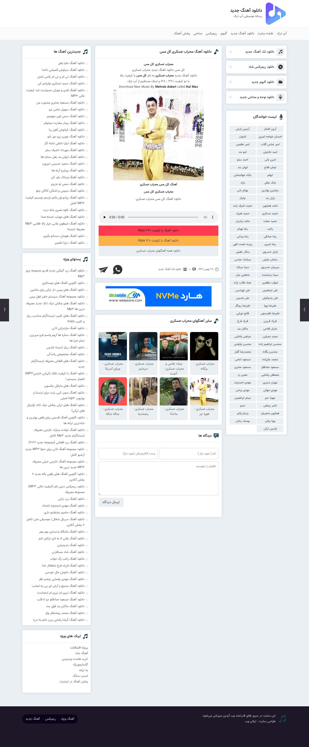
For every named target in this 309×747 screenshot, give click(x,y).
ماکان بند (242, 329)
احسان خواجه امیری (270, 136)
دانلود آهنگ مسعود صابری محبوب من (60, 102)
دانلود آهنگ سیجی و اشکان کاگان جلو (60, 191)
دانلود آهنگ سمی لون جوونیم (66, 116)
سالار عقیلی (243, 252)
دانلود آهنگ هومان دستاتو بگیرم (64, 236)
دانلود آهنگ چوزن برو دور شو (66, 136)
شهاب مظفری (270, 282)
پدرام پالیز (242, 413)
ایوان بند (243, 167)
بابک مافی (270, 183)
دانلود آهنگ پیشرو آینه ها (68, 170)
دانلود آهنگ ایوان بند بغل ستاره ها (63, 157)
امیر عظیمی (243, 144)
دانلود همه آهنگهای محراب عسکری (158, 250)
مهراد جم (270, 398)
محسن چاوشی (242, 344)
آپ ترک (282, 33)
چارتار (243, 198)
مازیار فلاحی (270, 329)
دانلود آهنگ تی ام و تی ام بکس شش (61, 76)
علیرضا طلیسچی (270, 313)
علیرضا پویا (270, 306)
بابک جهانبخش (242, 175)
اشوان (242, 136)
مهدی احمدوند (242, 382)
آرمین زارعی (243, 129)
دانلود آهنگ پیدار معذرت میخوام (64, 123)
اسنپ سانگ (80, 676)
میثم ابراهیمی (242, 398)
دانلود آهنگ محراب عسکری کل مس (186, 52)
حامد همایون (270, 206)
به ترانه (83, 670)
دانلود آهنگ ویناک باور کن (68, 177)
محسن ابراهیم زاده (270, 344)
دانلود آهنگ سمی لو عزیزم (68, 184)
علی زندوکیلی (270, 298)
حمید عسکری (270, 213)
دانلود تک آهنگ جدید (169, 269)
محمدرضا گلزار (242, 352)
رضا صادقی (270, 236)
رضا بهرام (242, 229)
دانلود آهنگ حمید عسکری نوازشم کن (61, 83)
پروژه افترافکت (79, 647)
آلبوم (224, 33)
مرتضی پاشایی (242, 336)
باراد (242, 183)
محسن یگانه (270, 352)
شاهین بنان (243, 275)
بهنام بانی (242, 190)
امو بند (243, 152)
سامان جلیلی (270, 259)
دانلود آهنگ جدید (242, 33)
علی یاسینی (242, 298)
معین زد (242, 375)
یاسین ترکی (270, 429)
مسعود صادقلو (270, 367)
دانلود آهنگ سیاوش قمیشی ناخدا (63, 70)
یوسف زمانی (242, 421)
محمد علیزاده (270, 359)
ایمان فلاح (270, 167)
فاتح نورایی (242, 313)
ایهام (270, 175)
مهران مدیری (270, 382)
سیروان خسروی (270, 267)
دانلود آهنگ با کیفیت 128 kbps (158, 240)
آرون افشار (270, 129)
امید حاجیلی (270, 152)
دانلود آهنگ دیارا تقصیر (70, 242)
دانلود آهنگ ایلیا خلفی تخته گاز (64, 143)
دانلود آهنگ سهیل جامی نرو (67, 109)
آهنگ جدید (33, 718)
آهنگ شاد (81, 653)
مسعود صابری (242, 367)
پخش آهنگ (182, 33)
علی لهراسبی (242, 290)
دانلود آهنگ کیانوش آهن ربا (67, 129)
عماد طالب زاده (242, 282)
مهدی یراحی (243, 390)
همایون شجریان (270, 413)
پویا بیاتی (270, 421)
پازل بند (270, 198)
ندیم (242, 405)
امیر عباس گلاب (270, 144)
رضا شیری (270, 244)
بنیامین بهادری (270, 190)
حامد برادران (243, 221)
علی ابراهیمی (270, 290)
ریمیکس (211, 33)
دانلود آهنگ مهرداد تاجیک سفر (65, 150)
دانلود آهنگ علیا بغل (71, 63)
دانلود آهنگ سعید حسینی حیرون (64, 163)
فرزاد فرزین (270, 321)
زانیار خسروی (270, 252)
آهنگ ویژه (67, 718)
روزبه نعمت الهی (242, 244)
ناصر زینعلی (270, 405)
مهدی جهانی (270, 390)
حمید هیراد (242, 213)
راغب (270, 229)
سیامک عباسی (242, 259)
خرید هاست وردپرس (75, 659)
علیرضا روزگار (242, 306)
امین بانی (270, 160)
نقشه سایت (265, 33)
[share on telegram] (103, 269)
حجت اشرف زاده (242, 206)
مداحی (197, 33)
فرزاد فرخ (242, 321)
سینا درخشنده (270, 275)
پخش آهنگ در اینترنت (73, 681)
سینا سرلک (242, 267)
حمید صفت (270, 221)
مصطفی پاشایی (270, 375)
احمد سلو (242, 160)
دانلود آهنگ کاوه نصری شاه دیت (64, 210)
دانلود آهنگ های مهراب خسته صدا (63, 216)
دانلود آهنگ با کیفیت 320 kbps (158, 230)
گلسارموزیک (80, 664)
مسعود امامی (243, 359)
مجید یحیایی (270, 336)
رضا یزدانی (243, 236)
